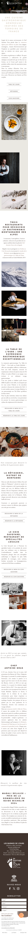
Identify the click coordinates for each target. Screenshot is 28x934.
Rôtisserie (14, 91)
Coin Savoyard (14, 98)
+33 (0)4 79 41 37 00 (15, 851)
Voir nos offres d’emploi (18, 854)
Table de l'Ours (14, 84)
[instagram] (18, 889)
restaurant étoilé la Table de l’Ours (16, 709)
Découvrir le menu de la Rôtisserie (14, 515)
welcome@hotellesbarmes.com (16, 853)
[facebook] (10, 889)
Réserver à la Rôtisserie (14, 521)
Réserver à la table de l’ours (14, 415)
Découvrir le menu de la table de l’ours (14, 409)
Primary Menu (2, 3)
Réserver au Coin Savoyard (14, 576)
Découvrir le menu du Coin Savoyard (14, 571)
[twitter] (14, 889)
